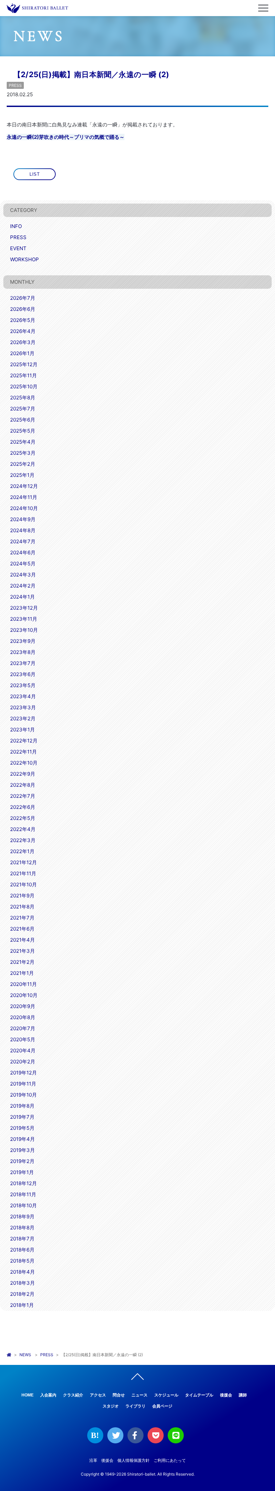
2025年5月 (22, 431)
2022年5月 (22, 818)
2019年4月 (22, 1139)
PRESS (15, 85)
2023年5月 (23, 685)
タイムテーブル (199, 1395)
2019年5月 (22, 1128)
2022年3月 (23, 840)
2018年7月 (22, 1238)
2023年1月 (22, 729)
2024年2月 (23, 586)
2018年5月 (22, 1261)
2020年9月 (22, 1006)
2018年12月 (23, 1183)
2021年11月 (23, 873)
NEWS (25, 1354)
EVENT (18, 248)
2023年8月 (23, 652)
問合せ (119, 1395)
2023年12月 (24, 608)
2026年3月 (23, 342)
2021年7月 (22, 918)
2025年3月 (23, 453)
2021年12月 (23, 862)
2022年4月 (23, 829)
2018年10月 (23, 1205)
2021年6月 (22, 929)
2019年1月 (22, 1172)
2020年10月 (24, 995)
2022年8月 (22, 785)
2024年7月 (23, 541)
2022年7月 (22, 796)
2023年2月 (23, 718)
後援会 (226, 1395)
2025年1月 (22, 475)
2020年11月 (23, 984)
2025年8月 (22, 397)
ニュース (139, 1395)
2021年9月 (22, 895)
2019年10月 (23, 1095)
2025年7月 (22, 408)
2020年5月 (22, 1039)
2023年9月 (23, 641)
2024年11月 (23, 497)
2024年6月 (23, 552)
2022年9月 (22, 774)
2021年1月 (22, 973)
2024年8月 (23, 530)
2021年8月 (22, 906)
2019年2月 (22, 1161)
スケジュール (166, 1395)
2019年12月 (23, 1072)
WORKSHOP (24, 259)
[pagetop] (137, 1378)
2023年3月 (23, 707)
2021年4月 (22, 940)
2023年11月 (23, 619)
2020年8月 (22, 1017)
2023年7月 (23, 663)
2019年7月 (22, 1117)
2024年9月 (23, 519)
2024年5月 (23, 563)
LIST (35, 174)
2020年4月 (23, 1050)
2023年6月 (23, 674)
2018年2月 (22, 1294)
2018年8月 (22, 1227)
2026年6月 (22, 309)
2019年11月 (23, 1084)
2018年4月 (22, 1272)
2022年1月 (22, 851)
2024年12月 (24, 486)
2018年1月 (22, 1305)
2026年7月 (22, 298)
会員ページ (162, 1406)
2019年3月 (22, 1150)
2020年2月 (22, 1061)
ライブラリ (135, 1406)
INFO (16, 226)
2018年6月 (22, 1250)
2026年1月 (22, 353)
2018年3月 (22, 1283)
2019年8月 (22, 1106)
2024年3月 (23, 574)
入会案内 (48, 1395)
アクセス (98, 1395)
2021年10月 (23, 884)
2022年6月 (22, 807)
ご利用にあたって (170, 1460)
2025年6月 (22, 420)
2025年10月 (24, 386)
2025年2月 (22, 464)
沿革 (93, 1460)
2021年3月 (22, 951)
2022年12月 (24, 740)
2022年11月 (23, 752)
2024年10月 (24, 508)
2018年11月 (23, 1194)
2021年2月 (22, 962)
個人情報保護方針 (133, 1460)
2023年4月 (23, 696)
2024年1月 (22, 597)
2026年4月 (23, 331)
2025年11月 (23, 375)
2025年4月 (23, 442)
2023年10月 (24, 630)
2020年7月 (22, 1028)
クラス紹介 (73, 1395)
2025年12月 (24, 364)
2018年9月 (22, 1216)
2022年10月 (24, 763)
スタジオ (111, 1406)
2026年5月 (22, 320)
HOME (27, 1395)
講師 (243, 1395)
